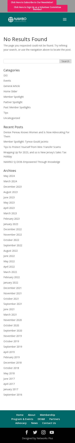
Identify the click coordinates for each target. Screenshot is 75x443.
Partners (54, 419)
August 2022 (10, 250)
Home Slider (10, 91)
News (34, 423)
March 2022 (10, 272)
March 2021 (10, 314)
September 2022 (12, 245)
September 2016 (12, 394)
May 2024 (9, 176)
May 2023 (9, 202)
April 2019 (9, 352)
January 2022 (10, 282)
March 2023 (10, 213)
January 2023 (10, 224)
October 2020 (11, 325)
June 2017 (9, 378)
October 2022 (11, 240)
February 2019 (11, 357)
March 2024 (10, 181)
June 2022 (9, 256)
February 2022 (11, 277)
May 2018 (9, 373)
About (31, 415)
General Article (11, 86)
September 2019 (12, 346)
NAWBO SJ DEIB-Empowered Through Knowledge (31, 161)
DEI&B (41, 419)
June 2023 (9, 197)
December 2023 (12, 186)
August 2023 (10, 192)
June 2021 (9, 309)
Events (7, 80)
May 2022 (9, 261)
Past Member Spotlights (17, 107)
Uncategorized (11, 118)
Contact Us (49, 423)
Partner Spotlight (12, 102)
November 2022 (12, 234)
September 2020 (12, 330)
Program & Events (22, 419)
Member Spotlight (13, 96)
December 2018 (12, 362)
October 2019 (11, 341)
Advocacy (21, 423)
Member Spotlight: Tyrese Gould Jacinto (25, 141)
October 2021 (11, 298)
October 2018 (11, 368)
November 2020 (12, 320)
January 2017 (10, 389)
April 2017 (9, 384)
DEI (5, 75)
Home (19, 415)
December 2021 (12, 288)
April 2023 (9, 208)
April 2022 (9, 266)
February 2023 (11, 218)
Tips (5, 112)
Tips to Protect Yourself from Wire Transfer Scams (32, 147)
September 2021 (12, 303)
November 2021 (12, 293)
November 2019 (12, 336)
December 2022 (12, 229)
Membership (47, 415)
